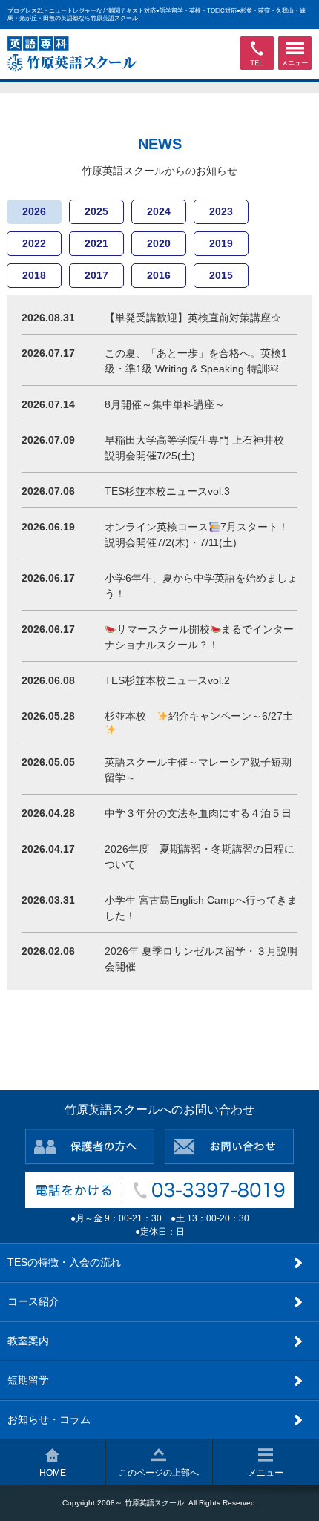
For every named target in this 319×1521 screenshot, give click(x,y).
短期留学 (28, 1380)
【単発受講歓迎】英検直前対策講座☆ (193, 317)
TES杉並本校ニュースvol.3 (167, 491)
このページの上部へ (159, 1473)
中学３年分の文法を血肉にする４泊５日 (198, 813)
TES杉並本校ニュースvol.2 (167, 680)
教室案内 (28, 1341)
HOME (52, 1473)
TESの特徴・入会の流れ (64, 1262)
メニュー (265, 1473)
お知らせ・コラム (49, 1419)
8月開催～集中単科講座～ (165, 404)
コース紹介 (33, 1301)
